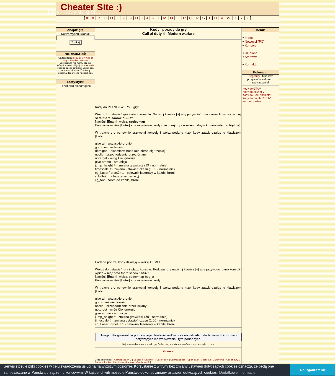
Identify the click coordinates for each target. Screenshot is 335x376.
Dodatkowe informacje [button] (237, 372)
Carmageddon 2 (122, 359)
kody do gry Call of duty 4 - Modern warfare (78, 59)
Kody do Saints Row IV (256, 98)
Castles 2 (206, 359)
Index (249, 37)
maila (91, 65)
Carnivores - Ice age (123, 362)
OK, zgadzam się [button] (313, 370)
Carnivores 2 (142, 362)
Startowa (251, 57)
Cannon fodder (103, 362)
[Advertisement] (133, 73)
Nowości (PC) (254, 41)
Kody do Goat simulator (256, 95)
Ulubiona (251, 53)
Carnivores (218, 359)
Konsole (250, 45)
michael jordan (251, 101)
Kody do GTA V (251, 88)
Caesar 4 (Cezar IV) (144, 359)
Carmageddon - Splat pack (184, 359)
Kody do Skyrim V (253, 91)
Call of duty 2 (233, 359)
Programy (254, 76)
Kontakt (250, 64)
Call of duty (162, 359)
